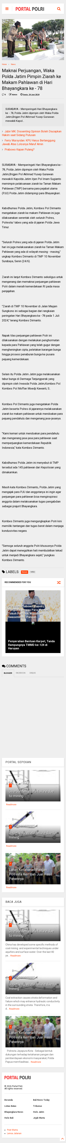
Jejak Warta (39, 1118)
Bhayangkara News (13, 1112)
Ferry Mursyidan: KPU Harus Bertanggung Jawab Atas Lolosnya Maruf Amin (28, 142)
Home (4, 64)
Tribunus (37, 1106)
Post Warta (12, 1130)
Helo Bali (8, 1118)
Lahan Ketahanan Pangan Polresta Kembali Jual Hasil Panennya (30, 874)
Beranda (8, 1100)
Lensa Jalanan (14, 1133)
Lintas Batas (10, 1106)
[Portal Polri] (30, 9)
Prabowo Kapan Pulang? (19, 149)
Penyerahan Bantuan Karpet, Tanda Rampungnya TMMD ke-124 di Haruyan (31, 645)
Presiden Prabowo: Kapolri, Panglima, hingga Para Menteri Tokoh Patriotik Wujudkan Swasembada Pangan (28, 612)
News (13, 64)
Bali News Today (41, 1100)
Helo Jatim (38, 1112)
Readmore (11, 804)
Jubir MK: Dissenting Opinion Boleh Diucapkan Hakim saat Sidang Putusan (31, 133)
